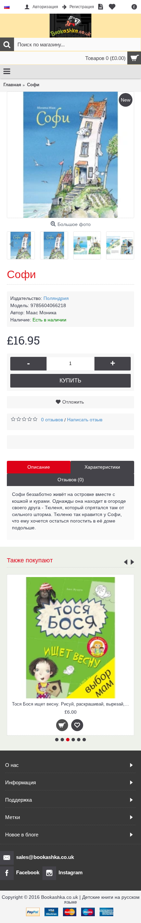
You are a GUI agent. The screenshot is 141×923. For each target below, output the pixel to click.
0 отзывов (52, 419)
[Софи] (70, 154)
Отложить (73, 402)
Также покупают (30, 560)
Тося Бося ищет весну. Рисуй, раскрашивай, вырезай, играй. (71, 704)
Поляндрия (56, 298)
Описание (38, 467)
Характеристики (102, 467)
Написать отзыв (84, 419)
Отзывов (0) (70, 479)
